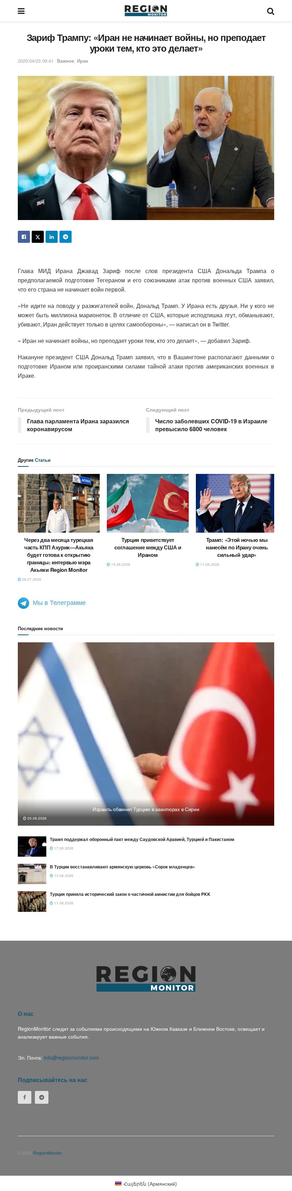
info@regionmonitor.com (71, 1057)
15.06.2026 (120, 564)
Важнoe (65, 60)
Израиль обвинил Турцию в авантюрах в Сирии (146, 809)
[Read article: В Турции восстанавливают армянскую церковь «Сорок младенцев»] (32, 874)
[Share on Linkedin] (52, 237)
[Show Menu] (21, 10)
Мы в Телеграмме (59, 602)
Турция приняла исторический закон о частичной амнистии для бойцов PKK (130, 894)
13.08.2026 (63, 875)
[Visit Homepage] (145, 11)
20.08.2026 (36, 818)
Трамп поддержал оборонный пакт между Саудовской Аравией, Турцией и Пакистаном (142, 839)
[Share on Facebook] (24, 237)
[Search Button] (270, 10)
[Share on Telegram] (65, 237)
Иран (82, 60)
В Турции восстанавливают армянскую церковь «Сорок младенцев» (122, 866)
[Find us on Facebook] (24, 1097)
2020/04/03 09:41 (35, 60)
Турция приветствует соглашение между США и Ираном (147, 547)
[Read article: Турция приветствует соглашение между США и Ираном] (148, 503)
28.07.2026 (31, 579)
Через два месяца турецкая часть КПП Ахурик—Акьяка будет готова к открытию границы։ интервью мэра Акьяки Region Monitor (58, 555)
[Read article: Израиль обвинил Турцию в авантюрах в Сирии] (146, 734)
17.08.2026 (63, 848)
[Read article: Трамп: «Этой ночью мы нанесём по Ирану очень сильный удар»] (237, 503)
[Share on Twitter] (38, 237)
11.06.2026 (209, 564)
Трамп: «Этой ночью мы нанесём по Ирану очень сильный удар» (236, 547)
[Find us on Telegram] (41, 1097)
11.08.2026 (63, 902)
